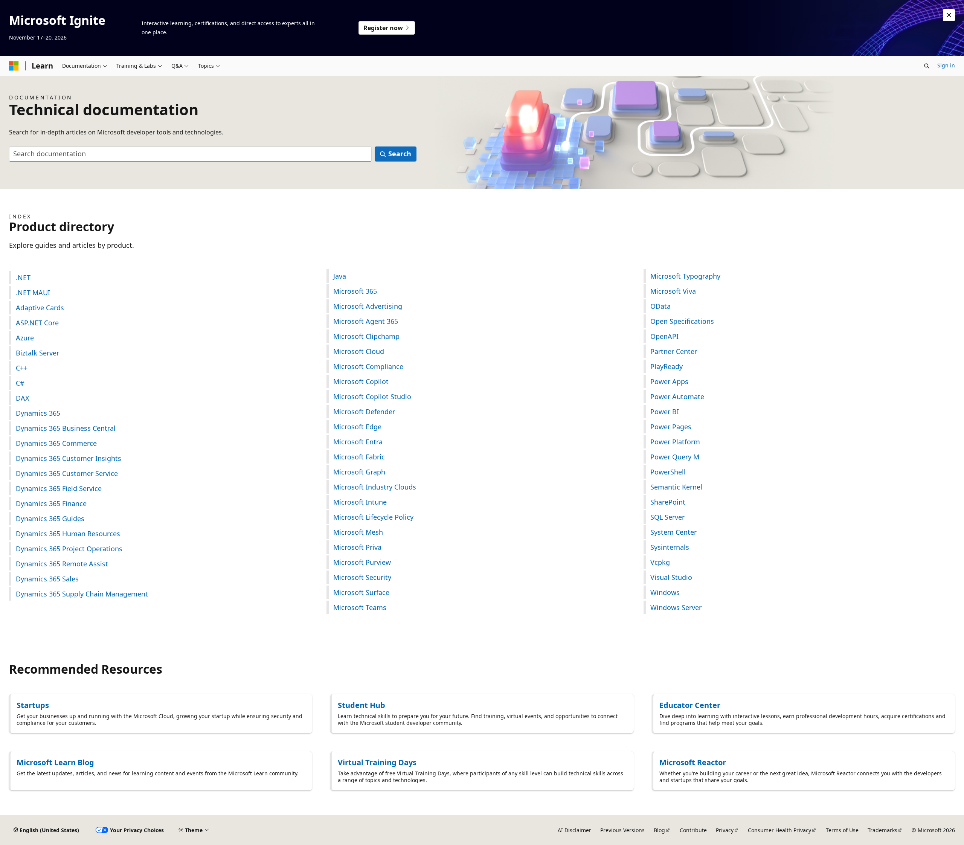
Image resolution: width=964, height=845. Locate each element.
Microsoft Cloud (358, 351)
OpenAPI (664, 336)
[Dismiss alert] (949, 15)
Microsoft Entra (358, 441)
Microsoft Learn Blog (55, 762)
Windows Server (676, 607)
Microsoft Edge (357, 426)
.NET (23, 277)
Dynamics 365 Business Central (66, 428)
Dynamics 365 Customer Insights (68, 458)
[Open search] (926, 66)
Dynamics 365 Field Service (59, 488)
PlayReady (666, 366)
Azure (25, 337)
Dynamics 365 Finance (51, 503)
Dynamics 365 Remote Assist (62, 563)
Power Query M (674, 456)
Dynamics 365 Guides (50, 518)
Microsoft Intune (360, 501)
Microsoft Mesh (358, 532)
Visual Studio (671, 577)
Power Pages (670, 426)
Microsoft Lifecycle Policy (373, 517)
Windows (665, 592)
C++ (21, 367)
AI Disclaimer (574, 830)
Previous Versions (622, 830)
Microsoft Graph (359, 471)
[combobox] (190, 154)
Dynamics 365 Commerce (56, 443)
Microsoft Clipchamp (366, 336)
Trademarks (882, 830)
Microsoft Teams (359, 607)
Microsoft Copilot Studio (372, 396)
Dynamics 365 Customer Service (67, 473)
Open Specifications (682, 321)
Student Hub (361, 705)
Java (339, 276)
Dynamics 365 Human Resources (68, 533)
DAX (22, 398)
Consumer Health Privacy (779, 830)
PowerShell (668, 471)
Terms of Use (842, 830)
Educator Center (689, 705)
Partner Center (673, 351)
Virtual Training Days (377, 762)
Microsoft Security (362, 577)
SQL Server (667, 517)
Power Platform (675, 441)
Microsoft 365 (355, 291)
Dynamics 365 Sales (47, 578)
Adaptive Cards (40, 307)
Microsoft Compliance (368, 366)
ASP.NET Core (37, 322)
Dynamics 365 (38, 413)
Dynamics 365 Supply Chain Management (82, 593)
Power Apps (669, 381)
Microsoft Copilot (361, 381)
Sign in (946, 65)
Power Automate (677, 396)
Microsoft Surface (361, 592)
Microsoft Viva (673, 291)
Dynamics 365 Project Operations (69, 548)
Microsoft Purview (362, 562)
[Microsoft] (14, 66)
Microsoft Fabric (359, 456)
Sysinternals (669, 547)
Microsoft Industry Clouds (374, 486)
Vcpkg (660, 562)
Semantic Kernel (676, 486)
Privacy (725, 830)
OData (660, 306)
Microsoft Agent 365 (365, 321)
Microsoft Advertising (367, 306)
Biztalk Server (37, 352)
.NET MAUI (33, 292)
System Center (673, 532)
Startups (33, 705)
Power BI (664, 411)
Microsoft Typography (685, 276)
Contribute (693, 830)
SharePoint (667, 501)
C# (20, 382)
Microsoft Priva (357, 547)
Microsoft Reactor (692, 762)
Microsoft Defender (364, 411)
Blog (659, 830)
